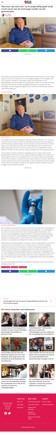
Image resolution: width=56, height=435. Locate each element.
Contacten (20, 404)
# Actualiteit (23, 267)
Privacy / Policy (46, 402)
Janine (9, 14)
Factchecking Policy (34, 402)
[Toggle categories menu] (2, 2)
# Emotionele (6, 267)
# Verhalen (14, 267)
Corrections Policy (33, 404)
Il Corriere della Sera (7, 92)
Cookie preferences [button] (48, 404)
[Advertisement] (28, 64)
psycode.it (20, 407)
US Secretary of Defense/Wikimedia (8, 225)
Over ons (20, 402)
